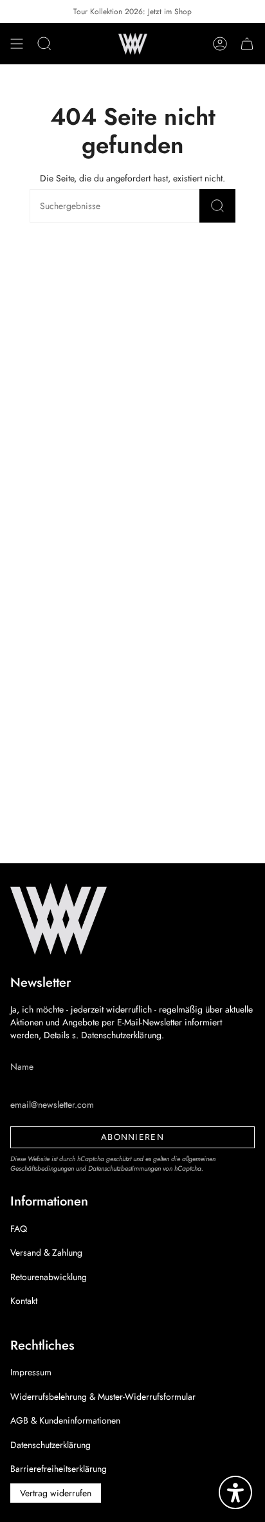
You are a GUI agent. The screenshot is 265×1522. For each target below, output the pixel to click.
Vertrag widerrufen (55, 1493)
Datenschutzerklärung (50, 1444)
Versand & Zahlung (46, 1252)
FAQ (18, 1228)
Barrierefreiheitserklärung (58, 1468)
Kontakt (23, 1300)
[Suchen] (217, 206)
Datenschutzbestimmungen (124, 1168)
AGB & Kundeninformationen (65, 1420)
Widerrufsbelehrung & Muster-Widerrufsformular (103, 1396)
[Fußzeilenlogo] (58, 919)
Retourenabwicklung (48, 1276)
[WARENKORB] (246, 44)
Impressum (30, 1372)
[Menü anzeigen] (17, 44)
